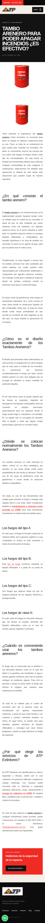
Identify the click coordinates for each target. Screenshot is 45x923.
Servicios (15, 910)
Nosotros (23, 910)
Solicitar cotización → (16, 868)
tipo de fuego (13, 564)
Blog (30, 910)
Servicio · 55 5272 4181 (13, 2)
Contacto (37, 910)
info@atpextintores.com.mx (13, 827)
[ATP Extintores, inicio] (16, 9)
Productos (5, 910)
